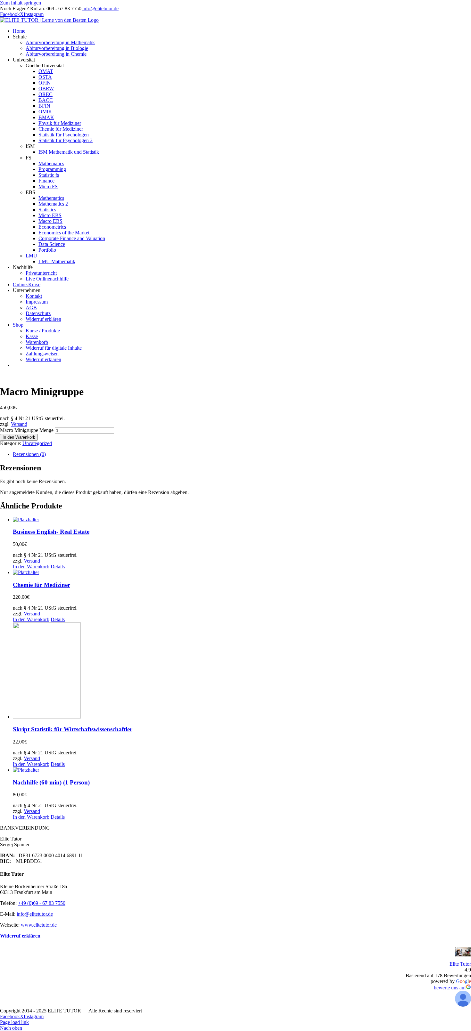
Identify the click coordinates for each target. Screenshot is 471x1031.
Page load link (14, 1022)
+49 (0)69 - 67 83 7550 (41, 903)
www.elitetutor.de (39, 925)
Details (58, 566)
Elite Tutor (460, 964)
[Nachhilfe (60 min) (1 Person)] (242, 770)
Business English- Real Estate (51, 531)
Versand (19, 424)
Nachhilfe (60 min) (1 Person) (51, 782)
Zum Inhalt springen (20, 2)
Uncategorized (37, 443)
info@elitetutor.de (100, 8)
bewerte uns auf (450, 987)
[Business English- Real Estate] (242, 520)
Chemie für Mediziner (41, 584)
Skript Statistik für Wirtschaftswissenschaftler (72, 729)
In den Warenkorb (19, 437)
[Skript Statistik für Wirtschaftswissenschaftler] (242, 671)
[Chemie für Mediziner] (242, 572)
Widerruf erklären (20, 935)
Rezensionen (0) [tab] (29, 454)
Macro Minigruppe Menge (27, 430)
